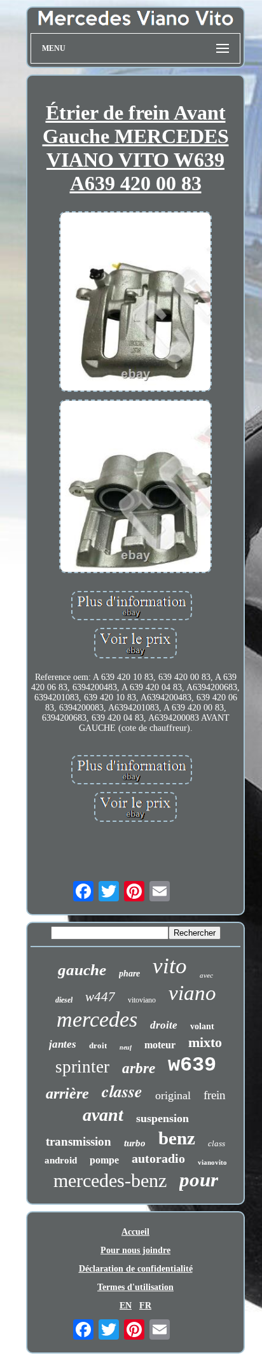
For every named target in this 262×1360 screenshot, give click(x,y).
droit (98, 1045)
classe (122, 1090)
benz (176, 1138)
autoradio (158, 1158)
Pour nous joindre (135, 1250)
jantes (62, 1044)
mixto (205, 1042)
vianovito (212, 1162)
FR (145, 1305)
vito (170, 966)
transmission (78, 1141)
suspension (162, 1118)
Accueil (135, 1232)
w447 (100, 996)
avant (103, 1115)
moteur (160, 1044)
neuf (126, 1047)
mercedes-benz (110, 1180)
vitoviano (142, 1000)
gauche (82, 969)
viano (192, 993)
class (216, 1143)
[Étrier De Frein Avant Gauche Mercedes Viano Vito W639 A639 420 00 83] (135, 303)
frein (214, 1095)
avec (206, 975)
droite (163, 1025)
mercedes (97, 1019)
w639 (192, 1065)
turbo (135, 1143)
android (61, 1160)
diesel (63, 1000)
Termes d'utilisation (135, 1287)
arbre (138, 1068)
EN (126, 1305)
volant (202, 1026)
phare (129, 973)
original (173, 1095)
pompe (104, 1160)
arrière (67, 1093)
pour (198, 1180)
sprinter (82, 1066)
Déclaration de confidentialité (136, 1268)
